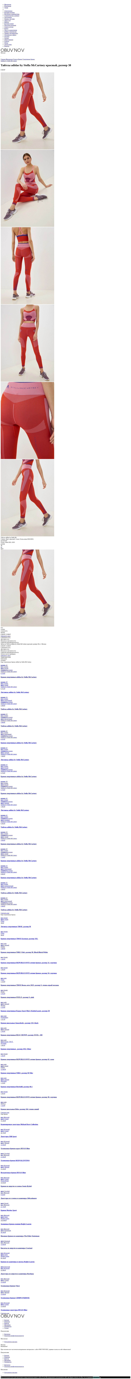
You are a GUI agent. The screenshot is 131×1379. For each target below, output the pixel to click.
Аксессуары (8, 44)
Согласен (96, 1377)
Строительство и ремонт (11, 15)
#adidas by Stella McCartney (9, 61)
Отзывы (3, 660)
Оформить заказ (5, 636)
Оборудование (8, 39)
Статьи (6, 1328)
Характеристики (6, 657)
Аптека (6, 38)
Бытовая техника (9, 12)
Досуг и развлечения (10, 30)
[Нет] (100, 1377)
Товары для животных (11, 33)
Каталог (6, 1320)
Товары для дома (9, 19)
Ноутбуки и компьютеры (11, 14)
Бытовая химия (9, 23)
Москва (3, 53)
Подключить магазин (10, 1342)
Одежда (6, 41)
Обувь (6, 43)
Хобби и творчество (10, 31)
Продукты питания (10, 25)
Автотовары (8, 17)
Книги (6, 28)
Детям (6, 7)
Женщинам (7, 4)
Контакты (7, 1334)
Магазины (7, 1325)
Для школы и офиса (10, 35)
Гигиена (6, 36)
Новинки (7, 1321)
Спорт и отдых (8, 27)
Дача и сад (7, 20)
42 (1, 547)
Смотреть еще (5, 913)
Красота (6, 46)
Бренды (6, 1323)
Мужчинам (7, 6)
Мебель (6, 22)
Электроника (8, 11)
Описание (4, 659)
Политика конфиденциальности (14, 1335)
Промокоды (7, 1326)
